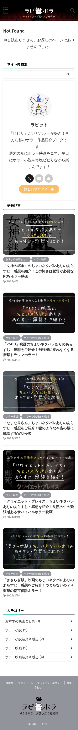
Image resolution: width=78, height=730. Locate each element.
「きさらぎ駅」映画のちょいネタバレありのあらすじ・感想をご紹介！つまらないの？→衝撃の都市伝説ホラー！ (38, 585)
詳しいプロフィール (39, 189)
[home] (49, 178)
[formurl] (39, 178)
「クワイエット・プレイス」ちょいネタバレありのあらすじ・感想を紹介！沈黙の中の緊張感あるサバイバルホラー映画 (38, 506)
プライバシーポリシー (49, 683)
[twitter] (29, 178)
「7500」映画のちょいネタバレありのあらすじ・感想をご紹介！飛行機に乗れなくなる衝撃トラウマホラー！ (38, 349)
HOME (10, 683)
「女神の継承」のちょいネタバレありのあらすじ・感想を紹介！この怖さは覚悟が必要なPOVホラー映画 (38, 271)
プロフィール (25, 683)
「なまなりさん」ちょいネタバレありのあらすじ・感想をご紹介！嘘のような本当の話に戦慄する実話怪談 (38, 428)
